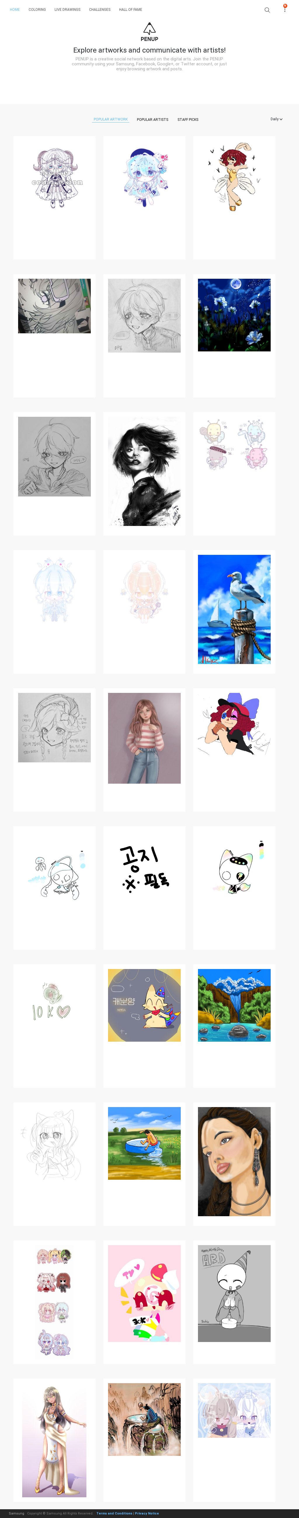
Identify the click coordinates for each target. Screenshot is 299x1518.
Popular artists (152, 120)
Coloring (37, 10)
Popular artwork (111, 119)
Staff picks (188, 120)
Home (15, 10)
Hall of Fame (130, 10)
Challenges (99, 10)
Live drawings (67, 10)
